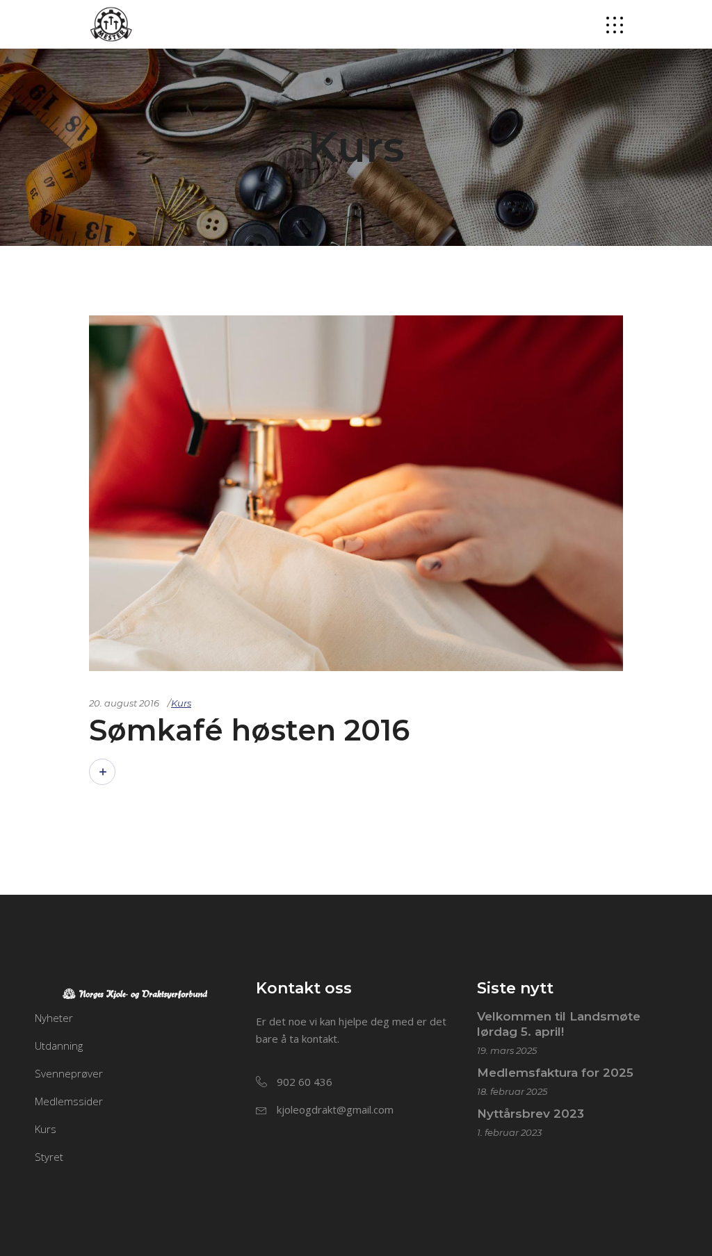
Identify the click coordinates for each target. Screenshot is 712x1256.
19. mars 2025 (507, 1050)
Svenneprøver (69, 1073)
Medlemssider (69, 1101)
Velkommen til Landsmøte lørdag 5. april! (558, 1024)
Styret (49, 1157)
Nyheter (54, 1018)
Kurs (181, 703)
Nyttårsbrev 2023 (530, 1114)
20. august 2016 (124, 703)
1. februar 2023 (509, 1132)
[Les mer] (102, 772)
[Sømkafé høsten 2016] (356, 493)
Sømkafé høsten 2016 (249, 730)
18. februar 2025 (512, 1091)
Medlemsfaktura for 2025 (555, 1073)
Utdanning (59, 1045)
